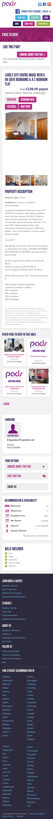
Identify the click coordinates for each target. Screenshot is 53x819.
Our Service (7, 641)
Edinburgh (31, 732)
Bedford (6, 699)
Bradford (6, 724)
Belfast (5, 702)
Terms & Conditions (36, 814)
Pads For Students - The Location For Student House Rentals (9, 4)
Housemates (43, 23)
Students (35, 17)
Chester (30, 710)
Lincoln (5, 776)
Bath (4, 695)
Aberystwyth (8, 680)
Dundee (30, 724)
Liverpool (6, 779)
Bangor (5, 688)
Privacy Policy (7, 816)
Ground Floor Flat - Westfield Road (38, 388)
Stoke (29, 784)
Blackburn (7, 710)
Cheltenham (32, 702)
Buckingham (32, 680)
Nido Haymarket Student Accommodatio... (14, 356)
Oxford (30, 747)
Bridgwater (7, 728)
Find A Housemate (9, 615)
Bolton (5, 717)
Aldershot (6, 684)
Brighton (6, 732)
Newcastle (7, 794)
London (5, 783)
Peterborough (32, 751)
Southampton (32, 776)
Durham (30, 728)
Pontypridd (31, 754)
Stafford (30, 780)
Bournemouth (8, 721)
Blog (46, 17)
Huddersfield (8, 750)
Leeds (5, 768)
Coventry (30, 717)
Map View (25, 107)
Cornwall (30, 713)
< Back (5, 404)
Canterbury (31, 688)
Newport (6, 798)
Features (11, 107)
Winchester (31, 795)
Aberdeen (6, 677)
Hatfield (6, 746)
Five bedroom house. (38, 356)
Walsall (30, 791)
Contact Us (6, 634)
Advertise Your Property (12, 593)
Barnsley (6, 691)
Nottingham (7, 805)
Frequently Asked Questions (13, 597)
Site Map (19, 816)
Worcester (31, 802)
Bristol (5, 735)
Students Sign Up (9, 608)
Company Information (11, 630)
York (29, 806)
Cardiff (29, 691)
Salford (30, 769)
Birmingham (7, 706)
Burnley (30, 677)
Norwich (6, 801)
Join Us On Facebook (11, 655)
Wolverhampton (33, 798)
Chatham (30, 699)
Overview (11, 100)
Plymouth (31, 758)
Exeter (29, 735)
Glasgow (30, 739)
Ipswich (6, 757)
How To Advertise (9, 589)
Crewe (29, 721)
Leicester (6, 772)
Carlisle (30, 695)
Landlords (21, 17)
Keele (5, 761)
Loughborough (8, 787)
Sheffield (30, 773)
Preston (30, 762)
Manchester (7, 790)
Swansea (30, 787)
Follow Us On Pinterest (11, 659)
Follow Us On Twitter (10, 651)
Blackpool (7, 713)
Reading (30, 765)
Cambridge (31, 684)
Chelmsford (31, 706)
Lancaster (7, 765)
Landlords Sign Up (9, 586)
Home (17, 23)
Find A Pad (29, 23)
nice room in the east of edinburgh (14, 388)
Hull (4, 754)
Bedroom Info (27, 100)
